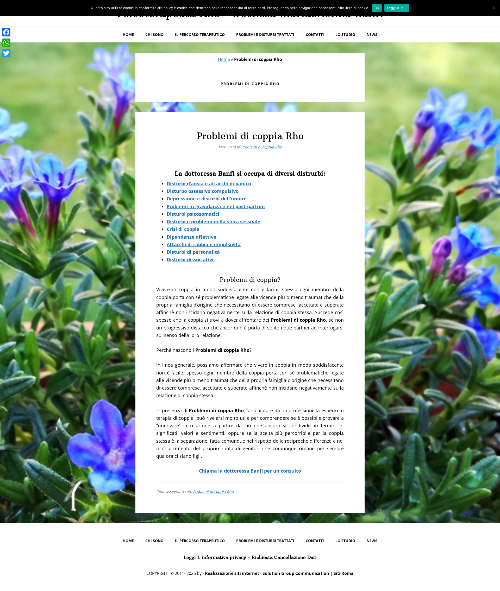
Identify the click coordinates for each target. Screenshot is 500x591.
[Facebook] (6, 32)
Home (224, 59)
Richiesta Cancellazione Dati (284, 557)
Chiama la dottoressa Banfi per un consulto (250, 471)
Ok (376, 8)
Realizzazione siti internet (232, 573)
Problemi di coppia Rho (250, 136)
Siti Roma (344, 573)
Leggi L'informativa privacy (215, 557)
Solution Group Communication (295, 573)
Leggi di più (397, 8)
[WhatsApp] (6, 42)
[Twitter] (6, 53)
